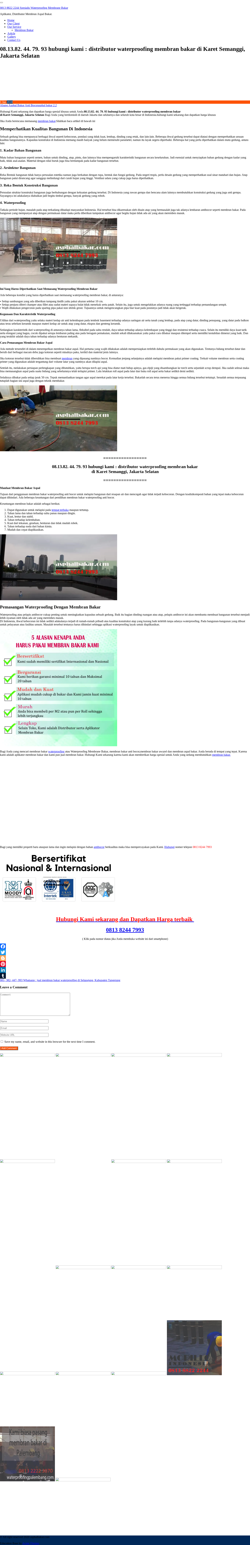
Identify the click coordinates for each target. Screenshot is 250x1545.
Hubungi (169, 847)
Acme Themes (30, 1543)
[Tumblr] (125, 976)
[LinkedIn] (125, 970)
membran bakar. (221, 754)
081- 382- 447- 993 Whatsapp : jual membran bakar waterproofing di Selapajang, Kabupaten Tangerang (60, 980)
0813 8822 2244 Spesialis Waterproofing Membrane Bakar (34, 7)
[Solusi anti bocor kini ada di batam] (27, 1374)
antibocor (99, 847)
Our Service (14, 26)
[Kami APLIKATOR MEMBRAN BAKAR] (194, 1161)
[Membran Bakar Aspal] (83, 1055)
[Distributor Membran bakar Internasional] (27, 1055)
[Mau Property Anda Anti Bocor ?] (138, 1374)
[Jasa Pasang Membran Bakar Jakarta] (83, 1161)
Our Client (13, 23)
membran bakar (46, 121)
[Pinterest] (125, 964)
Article (11, 33)
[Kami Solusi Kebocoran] (138, 1161)
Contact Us (13, 40)
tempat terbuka (60, 509)
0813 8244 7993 (125, 929)
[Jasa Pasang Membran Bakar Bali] (138, 1055)
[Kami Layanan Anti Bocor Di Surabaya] (27, 1268)
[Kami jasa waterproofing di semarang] (138, 1268)
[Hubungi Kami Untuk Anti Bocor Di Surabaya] (27, 1161)
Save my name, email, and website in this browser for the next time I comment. (49, 1041)
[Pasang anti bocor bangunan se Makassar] (194, 1268)
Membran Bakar (24, 30)
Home (10, 20)
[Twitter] (125, 952)
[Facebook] (125, 946)
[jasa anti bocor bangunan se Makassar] (83, 1480)
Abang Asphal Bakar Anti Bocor (19, 105)
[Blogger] (125, 958)
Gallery (11, 36)
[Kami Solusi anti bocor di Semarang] (83, 1374)
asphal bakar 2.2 (47, 105)
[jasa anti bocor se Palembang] (27, 1480)
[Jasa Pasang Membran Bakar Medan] (194, 1055)
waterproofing (56, 751)
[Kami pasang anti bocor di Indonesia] (194, 1374)
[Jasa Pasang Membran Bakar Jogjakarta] (83, 1268)
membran (67, 358)
